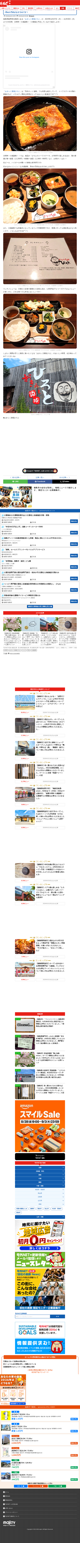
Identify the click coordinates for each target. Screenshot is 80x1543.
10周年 (6, 650)
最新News (16, 8)
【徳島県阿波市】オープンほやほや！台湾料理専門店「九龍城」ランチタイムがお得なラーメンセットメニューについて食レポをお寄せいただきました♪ (50, 968)
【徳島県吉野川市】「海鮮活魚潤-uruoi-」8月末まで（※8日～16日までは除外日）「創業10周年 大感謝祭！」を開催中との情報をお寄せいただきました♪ (50, 793)
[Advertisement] (40, 672)
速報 (76, 8)
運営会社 (7, 1496)
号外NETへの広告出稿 (11, 1504)
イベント (69, 8)
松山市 (47, 1208)
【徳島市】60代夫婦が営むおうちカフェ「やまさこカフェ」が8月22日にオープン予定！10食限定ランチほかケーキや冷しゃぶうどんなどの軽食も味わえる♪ (50, 869)
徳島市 (32, 1208)
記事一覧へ (40, 477)
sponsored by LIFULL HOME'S (46, 1407)
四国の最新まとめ (21, 1208)
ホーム (7, 1492)
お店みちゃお (49, 8)
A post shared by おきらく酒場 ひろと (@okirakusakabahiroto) (29, 85)
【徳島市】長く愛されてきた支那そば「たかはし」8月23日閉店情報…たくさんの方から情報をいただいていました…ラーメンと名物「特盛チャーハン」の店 (50, 770)
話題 (63, 8)
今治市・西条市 (56, 1208)
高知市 (18, 1212)
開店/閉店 (30, 8)
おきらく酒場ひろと (32, 19)
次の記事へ (63, 477)
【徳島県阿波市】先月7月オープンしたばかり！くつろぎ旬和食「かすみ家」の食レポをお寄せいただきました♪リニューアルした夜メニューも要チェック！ (50, 816)
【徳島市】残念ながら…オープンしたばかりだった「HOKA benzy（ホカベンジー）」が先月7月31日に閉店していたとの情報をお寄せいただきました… (50, 724)
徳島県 (32, 16)
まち (57, 8)
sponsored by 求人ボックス (47, 510)
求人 (23, 8)
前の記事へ (16, 477)
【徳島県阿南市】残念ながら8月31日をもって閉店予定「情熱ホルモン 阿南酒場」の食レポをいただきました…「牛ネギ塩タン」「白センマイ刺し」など (50, 945)
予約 (28, 650)
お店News (39, 8)
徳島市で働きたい (31, 511)
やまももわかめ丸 (15, 653)
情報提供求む (9, 1500)
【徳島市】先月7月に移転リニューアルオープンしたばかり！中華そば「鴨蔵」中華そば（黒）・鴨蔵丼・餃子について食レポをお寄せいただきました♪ (50, 747)
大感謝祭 (33, 650)
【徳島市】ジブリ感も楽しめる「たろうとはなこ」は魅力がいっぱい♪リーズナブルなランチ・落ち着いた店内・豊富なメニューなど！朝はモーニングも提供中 (50, 892)
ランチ (24, 650)
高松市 (40, 1208)
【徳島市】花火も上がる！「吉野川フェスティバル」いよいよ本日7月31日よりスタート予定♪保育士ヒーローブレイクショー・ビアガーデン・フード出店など (50, 701)
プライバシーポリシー (11, 1512)
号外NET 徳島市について (12, 1516)
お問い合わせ (9, 1508)
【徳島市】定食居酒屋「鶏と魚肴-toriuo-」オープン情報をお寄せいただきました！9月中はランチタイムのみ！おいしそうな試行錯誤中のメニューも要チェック (50, 1057)
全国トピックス (6, 8)
